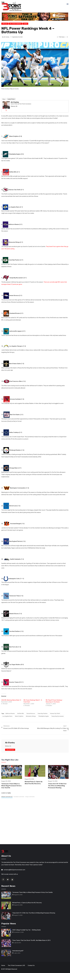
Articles (4, 23)
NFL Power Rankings (15, 23)
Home (3, 965)
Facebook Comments (19, 796)
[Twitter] (6, 110)
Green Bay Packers (42, 713)
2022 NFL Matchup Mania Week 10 (11, 700)
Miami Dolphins (19, 716)
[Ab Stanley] (6, 105)
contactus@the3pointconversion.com (14, 869)
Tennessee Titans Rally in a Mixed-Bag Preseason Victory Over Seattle (11, 786)
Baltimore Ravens (10, 713)
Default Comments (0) (6, 796)
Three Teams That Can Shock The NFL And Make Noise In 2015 (31, 940)
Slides (25, 23)
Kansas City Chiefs (55, 713)
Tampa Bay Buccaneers (57, 716)
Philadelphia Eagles (43, 716)
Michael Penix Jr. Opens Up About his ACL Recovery (27, 902)
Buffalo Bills (20, 713)
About (3, 99)
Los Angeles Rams (7, 716)
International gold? (17, 951)
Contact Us (31, 965)
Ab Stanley (6, 37)
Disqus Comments (30, 796)
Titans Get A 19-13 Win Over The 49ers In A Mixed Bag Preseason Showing (57, 786)
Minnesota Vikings (31, 716)
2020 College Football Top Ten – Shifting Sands (26, 930)
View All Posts (10, 749)
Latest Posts (11, 99)
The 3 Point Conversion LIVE (16, 965)
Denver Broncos (31, 713)
